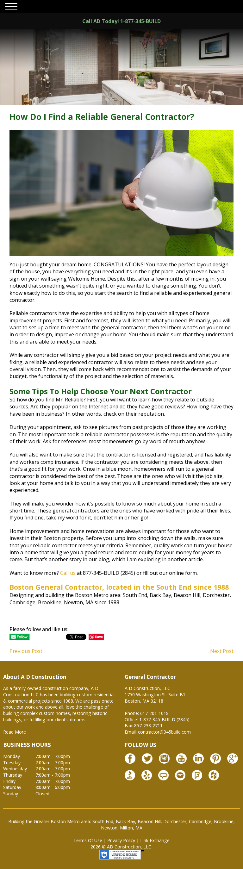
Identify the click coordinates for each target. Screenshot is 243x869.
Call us (68, 572)
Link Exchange (155, 840)
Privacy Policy (121, 840)
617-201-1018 (154, 713)
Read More (14, 732)
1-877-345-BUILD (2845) (164, 720)
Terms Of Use (87, 840)
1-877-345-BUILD (140, 21)
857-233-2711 (148, 726)
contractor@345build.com (164, 732)
